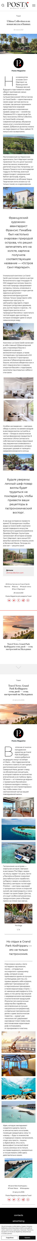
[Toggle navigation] (33, 5)
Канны (15, 587)
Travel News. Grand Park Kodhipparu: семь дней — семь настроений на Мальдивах (18, 647)
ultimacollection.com (15, 573)
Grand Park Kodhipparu (18, 1186)
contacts (18, 1215)
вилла (7, 587)
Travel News (13, 1188)
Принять (27, 1237)
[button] (7, 914)
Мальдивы (25, 1188)
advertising (18, 1221)
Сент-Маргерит (19, 589)
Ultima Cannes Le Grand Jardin (18, 584)
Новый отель (26, 587)
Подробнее (10, 1237)
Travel (18, 640)
